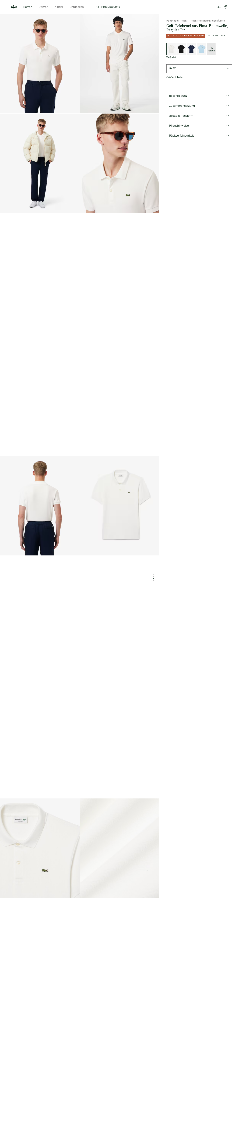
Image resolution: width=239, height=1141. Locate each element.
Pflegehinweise (179, 125)
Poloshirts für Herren (176, 21)
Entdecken (77, 7)
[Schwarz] (181, 49)
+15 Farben (211, 49)
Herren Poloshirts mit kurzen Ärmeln (207, 21)
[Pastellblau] (201, 49)
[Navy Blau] (191, 49)
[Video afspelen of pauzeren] (85, 107)
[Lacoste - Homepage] (14, 7)
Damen (43, 7)
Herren (27, 7)
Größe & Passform (181, 115)
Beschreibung (178, 95)
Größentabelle (174, 77)
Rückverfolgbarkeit (181, 135)
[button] (225, 7)
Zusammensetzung (182, 105)
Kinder (59, 7)
